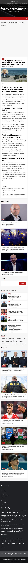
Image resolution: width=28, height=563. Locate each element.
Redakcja (4, 66)
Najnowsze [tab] (5, 290)
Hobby (3, 341)
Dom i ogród (12, 338)
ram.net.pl (3, 492)
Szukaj (3, 279)
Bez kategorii (4, 338)
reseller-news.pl (4, 494)
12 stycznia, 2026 (10, 274)
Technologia (24, 3)
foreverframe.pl (14, 9)
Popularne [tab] (13, 290)
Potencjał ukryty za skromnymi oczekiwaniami (12, 272)
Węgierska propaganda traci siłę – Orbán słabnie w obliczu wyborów (15, 319)
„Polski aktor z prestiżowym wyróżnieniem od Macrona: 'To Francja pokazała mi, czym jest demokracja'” (14, 297)
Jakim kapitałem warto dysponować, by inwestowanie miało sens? (11, 223)
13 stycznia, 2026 (10, 250)
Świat (12, 3)
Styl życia (8, 343)
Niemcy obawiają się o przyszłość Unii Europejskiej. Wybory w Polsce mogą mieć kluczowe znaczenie (13, 248)
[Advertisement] (14, 42)
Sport (5, 3)
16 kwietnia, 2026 (10, 397)
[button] (2, 18)
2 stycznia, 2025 (10, 66)
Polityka (16, 3)
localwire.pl (3, 500)
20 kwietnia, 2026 (10, 372)
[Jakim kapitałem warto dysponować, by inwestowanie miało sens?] (14, 212)
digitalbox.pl (4, 496)
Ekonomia (9, 3)
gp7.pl (2, 504)
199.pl (2, 489)
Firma (24, 338)
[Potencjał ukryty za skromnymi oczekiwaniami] (14, 262)
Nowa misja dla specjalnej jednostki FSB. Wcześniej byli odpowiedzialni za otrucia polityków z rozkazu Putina (14, 305)
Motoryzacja (9, 341)
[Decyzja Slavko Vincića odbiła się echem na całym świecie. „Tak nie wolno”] (4, 311)
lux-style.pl (3, 490)
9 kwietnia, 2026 (10, 449)
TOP (2, 3)
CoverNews (9, 560)
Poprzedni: (13, 188)
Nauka (20, 3)
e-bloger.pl (3, 498)
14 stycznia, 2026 (10, 226)
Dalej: (13, 194)
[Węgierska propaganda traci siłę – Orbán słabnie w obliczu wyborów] (4, 318)
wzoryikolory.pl (4, 502)
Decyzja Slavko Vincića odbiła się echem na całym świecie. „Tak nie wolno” (15, 313)
